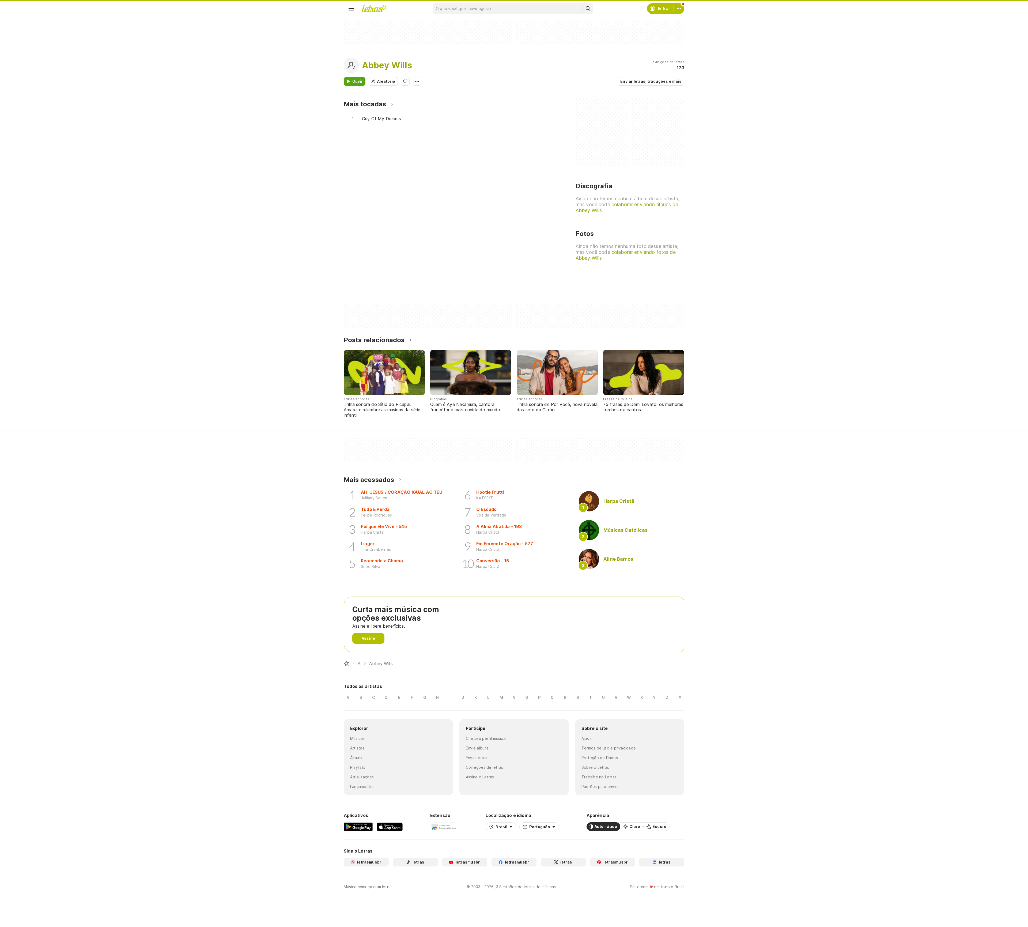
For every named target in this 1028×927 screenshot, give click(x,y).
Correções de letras (484, 767)
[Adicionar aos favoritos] (405, 81)
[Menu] (351, 8)
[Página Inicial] (346, 663)
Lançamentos (362, 786)
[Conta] (679, 8)
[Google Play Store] (358, 826)
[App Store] (390, 826)
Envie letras (476, 757)
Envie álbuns (477, 748)
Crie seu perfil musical (486, 738)
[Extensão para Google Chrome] (444, 826)
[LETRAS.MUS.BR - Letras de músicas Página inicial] (374, 8)
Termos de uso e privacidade (608, 748)
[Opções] (417, 81)
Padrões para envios (600, 786)
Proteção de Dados (599, 757)
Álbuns (356, 757)
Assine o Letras (480, 777)
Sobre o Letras (595, 767)
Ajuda (586, 738)
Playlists (357, 767)
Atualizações (362, 777)
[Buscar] (588, 8)
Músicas (357, 738)
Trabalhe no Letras (599, 777)
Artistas (357, 748)
